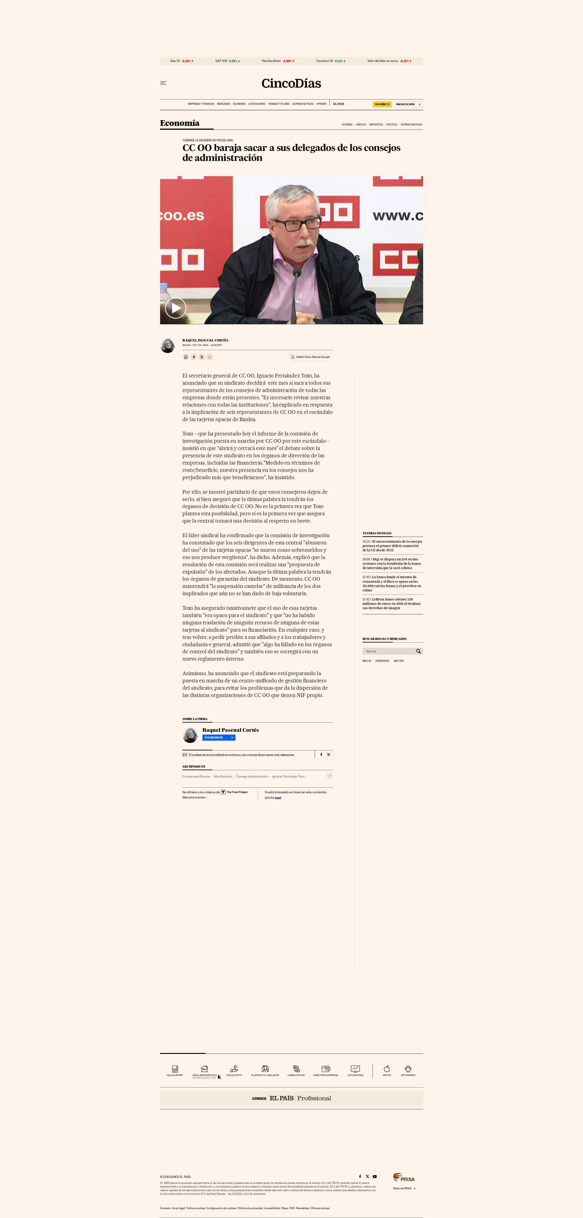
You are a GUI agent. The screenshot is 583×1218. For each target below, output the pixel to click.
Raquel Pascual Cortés (205, 340)
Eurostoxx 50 (325, 61)
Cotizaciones (256, 103)
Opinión (321, 103)
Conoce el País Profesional (291, 1098)
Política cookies (195, 1208)
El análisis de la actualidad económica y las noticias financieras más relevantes (241, 755)
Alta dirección (223, 776)
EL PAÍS (336, 102)
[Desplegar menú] (163, 83)
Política (391, 124)
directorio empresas (325, 1075)
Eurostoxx (382, 661)
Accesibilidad (272, 1208)
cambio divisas (296, 1075)
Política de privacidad (250, 1208)
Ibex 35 (175, 61)
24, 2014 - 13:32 (207, 345)
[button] (291, 250)
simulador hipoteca (205, 1075)
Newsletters (302, 1208)
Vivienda (347, 124)
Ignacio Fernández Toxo (288, 776)
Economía (239, 103)
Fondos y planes (278, 103)
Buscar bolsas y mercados (385, 639)
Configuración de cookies (221, 1208)
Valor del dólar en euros (383, 61)
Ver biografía (214, 737)
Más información (193, 797)
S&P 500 (221, 61)
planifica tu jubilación (265, 1075)
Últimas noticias (303, 103)
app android (408, 1075)
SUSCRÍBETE (382, 104)
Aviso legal (178, 1208)
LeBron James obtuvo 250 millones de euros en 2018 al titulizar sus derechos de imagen (392, 603)
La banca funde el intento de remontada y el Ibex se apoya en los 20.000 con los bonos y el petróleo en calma (392, 583)
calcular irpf (175, 1075)
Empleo (361, 124)
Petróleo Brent (271, 61)
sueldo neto (234, 1075)
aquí (278, 797)
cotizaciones (355, 1075)
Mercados (223, 103)
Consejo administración (252, 776)
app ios (387, 1075)
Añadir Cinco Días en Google (313, 357)
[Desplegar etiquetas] (330, 776)
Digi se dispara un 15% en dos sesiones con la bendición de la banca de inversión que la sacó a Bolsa (392, 563)
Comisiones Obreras (196, 776)
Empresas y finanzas (201, 103)
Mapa (285, 1208)
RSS (292, 1208)
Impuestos (376, 124)
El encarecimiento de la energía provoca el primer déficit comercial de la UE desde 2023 (392, 545)
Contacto (165, 1208)
